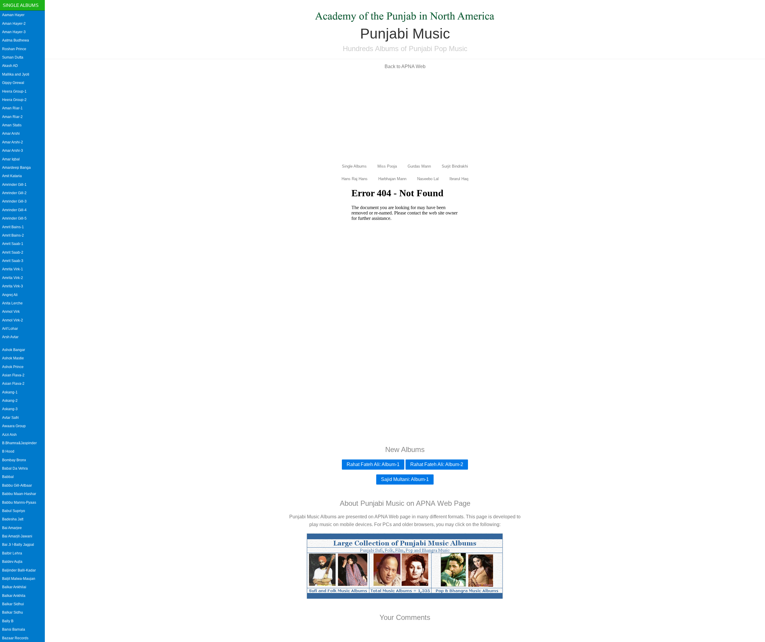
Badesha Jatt (12, 519)
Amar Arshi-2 (12, 142)
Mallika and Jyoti (15, 74)
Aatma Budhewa (15, 40)
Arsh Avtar (10, 337)
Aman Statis (12, 125)
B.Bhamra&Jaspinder (19, 443)
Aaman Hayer (13, 15)
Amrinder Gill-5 (14, 218)
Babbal (8, 477)
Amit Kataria (12, 176)
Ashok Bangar (13, 350)
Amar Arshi (11, 133)
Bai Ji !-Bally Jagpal (18, 545)
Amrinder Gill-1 (14, 185)
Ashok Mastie (13, 358)
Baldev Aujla (12, 562)
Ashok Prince (13, 367)
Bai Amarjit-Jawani (17, 536)
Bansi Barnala (13, 629)
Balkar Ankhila (13, 596)
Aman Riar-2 (12, 117)
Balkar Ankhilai (14, 587)
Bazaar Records (15, 638)
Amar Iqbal (11, 159)
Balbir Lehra (12, 553)
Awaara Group (14, 426)
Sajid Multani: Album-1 (405, 479)
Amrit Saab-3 (12, 261)
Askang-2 (10, 401)
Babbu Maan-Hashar (19, 494)
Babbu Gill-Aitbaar (17, 485)
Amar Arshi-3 (12, 150)
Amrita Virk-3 (12, 286)
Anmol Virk (11, 311)
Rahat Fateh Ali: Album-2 (436, 464)
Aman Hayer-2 (14, 24)
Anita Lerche (12, 303)
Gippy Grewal (13, 83)
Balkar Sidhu (12, 612)
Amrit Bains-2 (13, 235)
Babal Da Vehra (15, 468)
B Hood (8, 451)
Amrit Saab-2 (12, 252)
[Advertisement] (404, 116)
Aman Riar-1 (12, 108)
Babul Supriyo (13, 511)
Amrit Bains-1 (13, 227)
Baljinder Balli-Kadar (19, 570)
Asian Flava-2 (13, 375)
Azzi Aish (9, 435)
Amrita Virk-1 (12, 269)
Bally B (7, 621)
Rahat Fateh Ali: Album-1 (373, 464)
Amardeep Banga (16, 168)
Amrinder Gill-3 (14, 201)
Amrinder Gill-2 (14, 193)
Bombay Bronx (14, 460)
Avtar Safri (10, 418)
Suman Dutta (12, 57)
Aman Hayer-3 (14, 32)
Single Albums (21, 5)
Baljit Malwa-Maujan (18, 579)
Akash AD (10, 66)
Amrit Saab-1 (12, 244)
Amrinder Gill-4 (14, 210)
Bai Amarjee (12, 528)
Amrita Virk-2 (12, 278)
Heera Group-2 (14, 100)
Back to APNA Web (405, 66)
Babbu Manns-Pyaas (19, 502)
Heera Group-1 (14, 91)
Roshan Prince (14, 49)
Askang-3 (10, 409)
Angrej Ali (10, 295)
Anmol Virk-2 (12, 320)
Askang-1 (10, 392)
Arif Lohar (10, 329)
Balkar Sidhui (13, 604)
